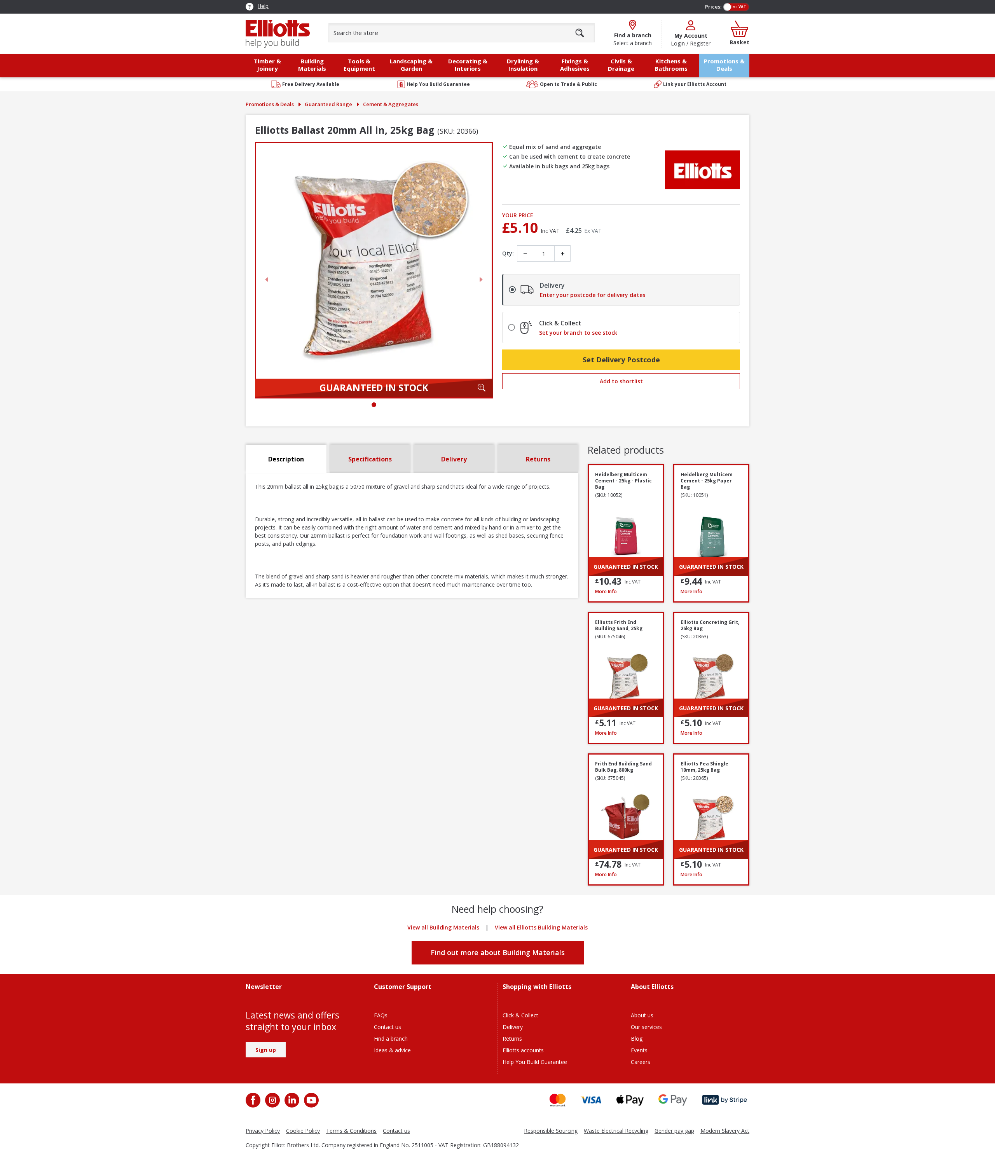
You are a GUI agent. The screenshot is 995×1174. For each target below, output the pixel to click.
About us (642, 1015)
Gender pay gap (674, 1130)
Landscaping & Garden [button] (411, 64)
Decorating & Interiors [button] (467, 64)
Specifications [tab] (370, 459)
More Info (625, 591)
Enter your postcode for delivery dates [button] (592, 295)
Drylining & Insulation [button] (523, 64)
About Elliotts (652, 987)
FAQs (381, 1015)
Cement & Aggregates (390, 104)
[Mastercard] (557, 1100)
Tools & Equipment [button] (359, 64)
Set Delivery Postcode (621, 359)
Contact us (387, 1027)
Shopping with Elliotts (537, 987)
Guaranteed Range (328, 104)
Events (639, 1050)
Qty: (508, 253)
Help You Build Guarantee (535, 1062)
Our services (646, 1027)
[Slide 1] (374, 404)
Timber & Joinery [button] (267, 64)
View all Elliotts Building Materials (541, 927)
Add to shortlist (621, 381)
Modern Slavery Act (724, 1130)
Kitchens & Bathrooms (671, 64)
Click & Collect (520, 1015)
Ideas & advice (392, 1050)
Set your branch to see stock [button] (578, 332)
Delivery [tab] (454, 459)
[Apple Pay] (630, 1100)
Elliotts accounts (523, 1050)
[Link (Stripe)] (724, 1100)
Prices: (713, 6)
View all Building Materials (443, 927)
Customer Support (402, 987)
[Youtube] (310, 1100)
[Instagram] (271, 1100)
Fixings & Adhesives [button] (575, 64)
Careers (640, 1062)
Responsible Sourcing (551, 1130)
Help (263, 5)
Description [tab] (286, 459)
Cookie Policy (303, 1130)
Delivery (513, 1027)
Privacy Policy (263, 1130)
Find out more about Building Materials (498, 952)
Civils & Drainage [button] (621, 64)
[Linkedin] (291, 1100)
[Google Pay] (673, 1100)
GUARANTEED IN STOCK (373, 387)
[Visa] (591, 1100)
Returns (512, 1038)
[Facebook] (254, 1100)
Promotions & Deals (724, 64)
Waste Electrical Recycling (616, 1130)
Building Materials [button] (312, 64)
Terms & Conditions (351, 1130)
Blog (636, 1038)
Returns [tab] (538, 459)
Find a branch (391, 1038)
